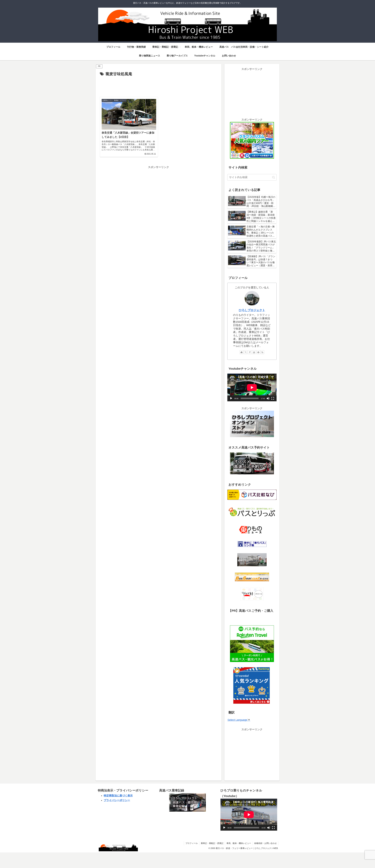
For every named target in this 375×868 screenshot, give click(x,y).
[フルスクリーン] (272, 398)
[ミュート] (268, 398)
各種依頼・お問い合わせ (265, 843)
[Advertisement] (158, 85)
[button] (273, 177)
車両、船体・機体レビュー (238, 843)
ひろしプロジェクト (252, 310)
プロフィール (191, 843)
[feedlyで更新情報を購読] (258, 352)
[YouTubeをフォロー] (254, 352)
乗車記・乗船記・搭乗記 (212, 843)
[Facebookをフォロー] (250, 352)
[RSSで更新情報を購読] (262, 352)
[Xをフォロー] (246, 352)
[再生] (231, 398)
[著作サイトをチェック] (241, 352)
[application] (252, 387)
